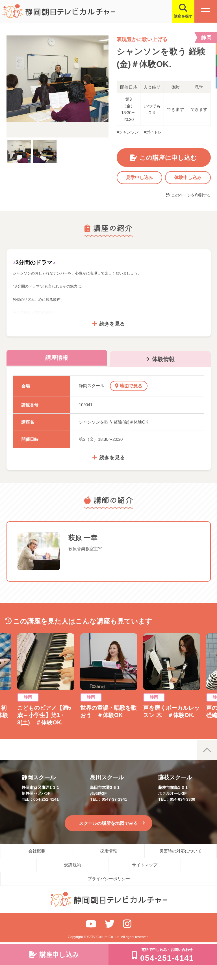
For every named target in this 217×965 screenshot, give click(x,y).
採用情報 (108, 851)
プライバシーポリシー (109, 878)
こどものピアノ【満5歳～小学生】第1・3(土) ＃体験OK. (44, 715)
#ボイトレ (153, 132)
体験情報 (163, 359)
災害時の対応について (180, 851)
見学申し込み (139, 177)
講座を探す (183, 16)
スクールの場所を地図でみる (108, 823)
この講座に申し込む (168, 157)
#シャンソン (128, 132)
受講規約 (72, 864)
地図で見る (131, 385)
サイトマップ (144, 864)
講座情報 (56, 358)
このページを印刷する (191, 195)
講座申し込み (59, 954)
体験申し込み (187, 177)
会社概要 (36, 851)
